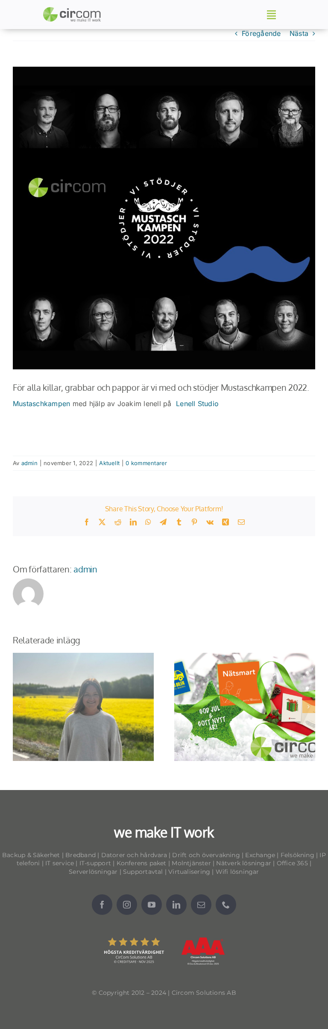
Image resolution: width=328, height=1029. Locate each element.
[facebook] (102, 904)
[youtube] (151, 904)
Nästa (299, 33)
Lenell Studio (197, 403)
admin (29, 463)
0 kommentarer (146, 463)
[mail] (201, 904)
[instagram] (127, 904)
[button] (19, 706)
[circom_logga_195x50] (73, 10)
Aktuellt (109, 463)
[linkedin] (176, 904)
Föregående (261, 33)
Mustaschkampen (41, 403)
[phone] (226, 904)
